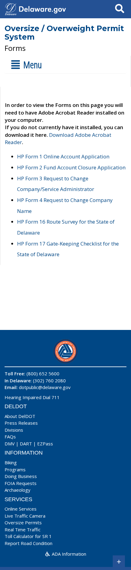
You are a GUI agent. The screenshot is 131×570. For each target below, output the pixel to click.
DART (26, 444)
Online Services (21, 509)
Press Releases (21, 423)
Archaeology (17, 490)
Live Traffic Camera (25, 516)
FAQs (10, 437)
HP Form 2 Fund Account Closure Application (71, 167)
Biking (11, 462)
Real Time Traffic (23, 529)
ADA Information (68, 554)
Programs (15, 469)
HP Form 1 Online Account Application (63, 156)
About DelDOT (20, 416)
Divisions (14, 430)
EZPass (45, 444)
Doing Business (21, 476)
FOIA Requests (21, 483)
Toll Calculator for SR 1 (28, 536)
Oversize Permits (23, 522)
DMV (10, 444)
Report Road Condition (28, 543)
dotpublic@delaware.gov (45, 387)
